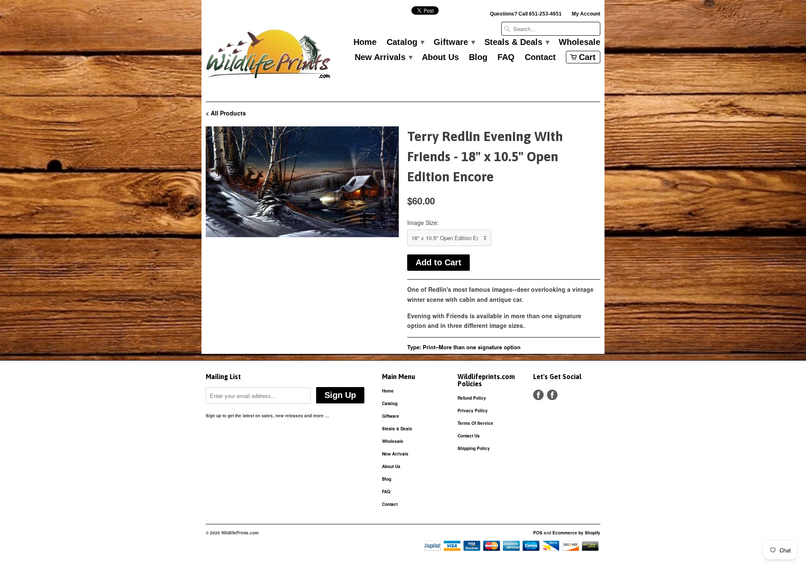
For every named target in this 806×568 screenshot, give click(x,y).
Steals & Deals (516, 42)
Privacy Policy (473, 411)
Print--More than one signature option (472, 347)
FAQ (506, 57)
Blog (478, 57)
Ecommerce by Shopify (576, 533)
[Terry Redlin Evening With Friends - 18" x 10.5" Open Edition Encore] (302, 182)
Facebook (538, 395)
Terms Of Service (475, 423)
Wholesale (579, 42)
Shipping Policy (474, 448)
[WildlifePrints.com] (269, 56)
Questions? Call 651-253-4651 (526, 14)
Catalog (405, 42)
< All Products (226, 113)
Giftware (454, 42)
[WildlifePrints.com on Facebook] (552, 395)
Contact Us (469, 436)
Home (365, 42)
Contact (540, 57)
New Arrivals (383, 57)
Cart (587, 57)
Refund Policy (472, 398)
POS (537, 533)
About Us (440, 57)
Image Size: (423, 222)
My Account (586, 14)
